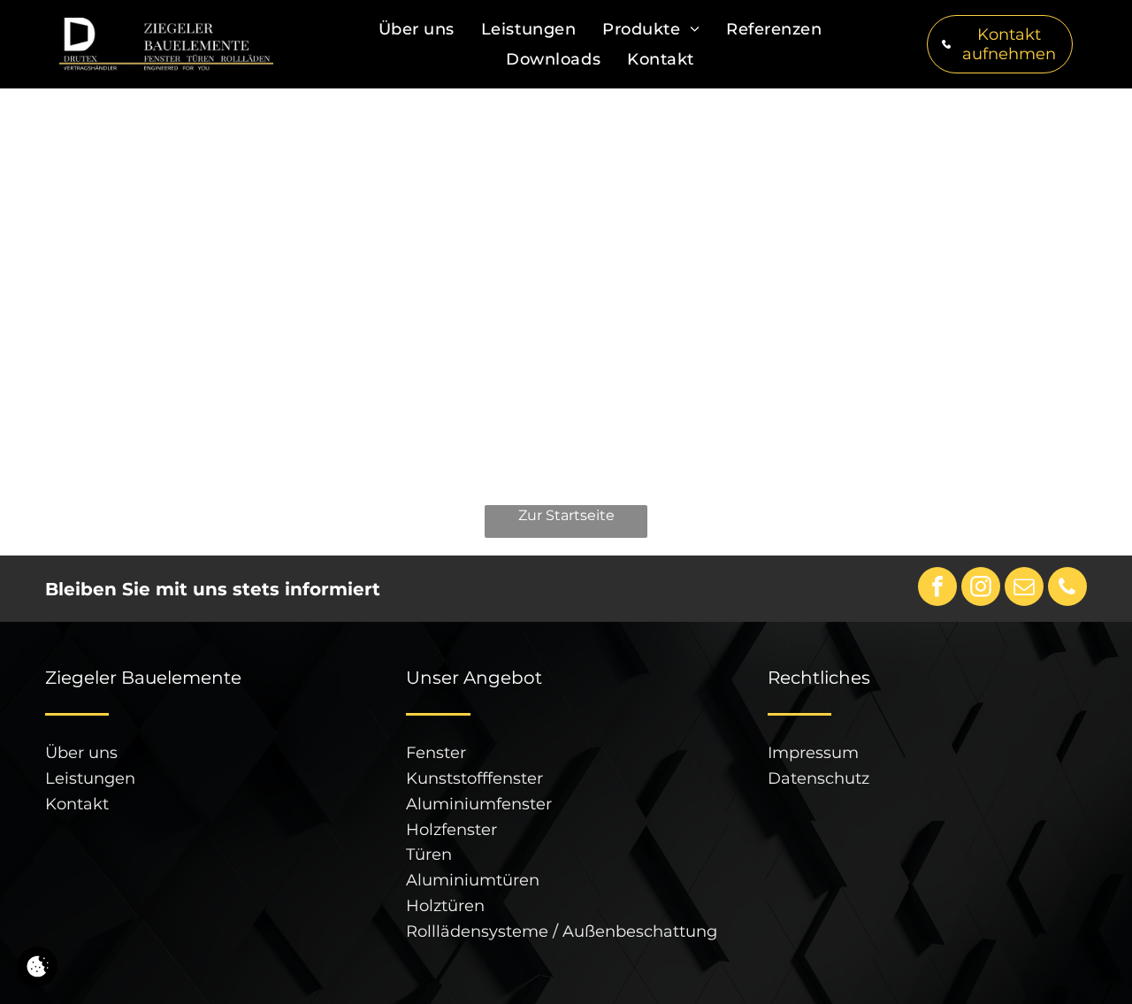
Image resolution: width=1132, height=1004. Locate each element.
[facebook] (937, 588)
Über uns (81, 753)
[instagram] (980, 588)
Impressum (813, 753)
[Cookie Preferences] (37, 966)
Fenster (436, 753)
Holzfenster (451, 829)
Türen (429, 854)
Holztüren (445, 906)
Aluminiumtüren (472, 880)
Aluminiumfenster (479, 804)
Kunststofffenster (474, 778)
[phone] (1067, 588)
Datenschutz (818, 778)
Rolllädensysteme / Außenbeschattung (561, 931)
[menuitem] (416, 29)
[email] (1024, 588)
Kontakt (77, 804)
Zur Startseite (566, 515)
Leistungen (90, 778)
